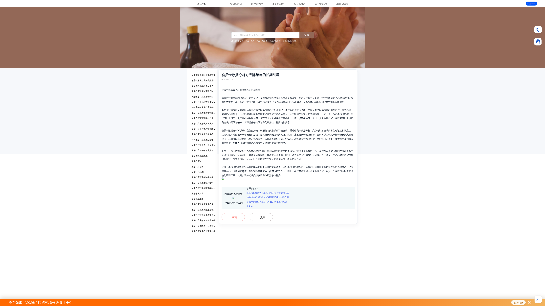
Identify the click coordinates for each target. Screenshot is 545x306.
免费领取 (518, 302)
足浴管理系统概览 (199, 155)
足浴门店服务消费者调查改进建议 (204, 112)
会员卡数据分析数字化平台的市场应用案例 (267, 201)
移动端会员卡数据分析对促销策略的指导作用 (268, 197)
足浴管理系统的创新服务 (279, 3)
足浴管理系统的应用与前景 (237, 3)
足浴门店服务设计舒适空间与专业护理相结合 (204, 145)
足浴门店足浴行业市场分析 (203, 231)
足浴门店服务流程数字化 (202, 209)
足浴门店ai (196, 161)
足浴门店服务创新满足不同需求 (204, 150)
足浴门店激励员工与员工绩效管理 (204, 123)
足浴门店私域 (198, 171)
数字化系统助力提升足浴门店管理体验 (258, 3)
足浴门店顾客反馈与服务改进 (204, 214)
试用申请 (531, 3)
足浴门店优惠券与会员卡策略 (204, 225)
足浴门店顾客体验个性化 (202, 177)
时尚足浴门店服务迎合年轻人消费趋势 (204, 139)
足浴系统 (201, 3)
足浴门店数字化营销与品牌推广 (204, 188)
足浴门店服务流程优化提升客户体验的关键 (204, 134)
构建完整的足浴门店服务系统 (204, 107)
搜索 (306, 35)
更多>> (250, 205)
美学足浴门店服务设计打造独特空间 (322, 3)
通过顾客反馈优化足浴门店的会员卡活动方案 (268, 192)
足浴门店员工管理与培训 (202, 182)
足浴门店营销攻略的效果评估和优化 (204, 118)
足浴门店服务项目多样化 (202, 204)
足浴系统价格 (198, 198)
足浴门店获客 (198, 166)
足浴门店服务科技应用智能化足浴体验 (343, 3)
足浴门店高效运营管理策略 (203, 220)
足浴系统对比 (198, 193)
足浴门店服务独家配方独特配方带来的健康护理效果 (301, 3)
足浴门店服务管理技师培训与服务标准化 (204, 128)
